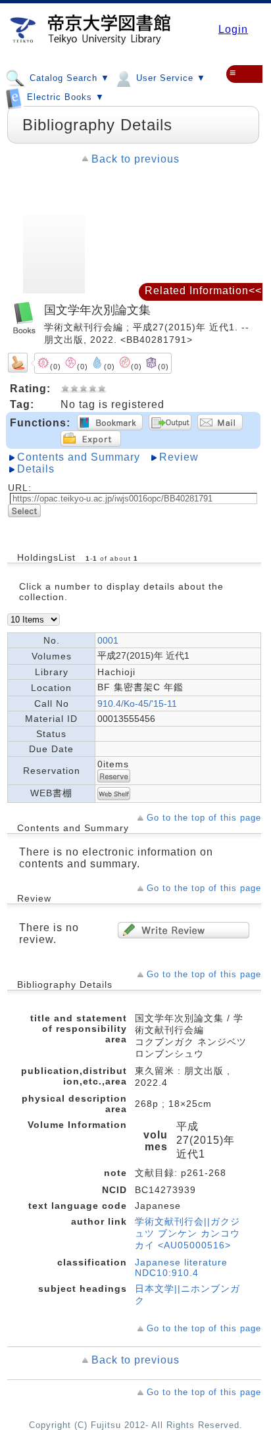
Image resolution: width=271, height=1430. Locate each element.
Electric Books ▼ (64, 98)
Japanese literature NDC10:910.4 (181, 1267)
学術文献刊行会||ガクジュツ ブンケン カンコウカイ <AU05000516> (187, 1233)
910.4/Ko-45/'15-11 (137, 703)
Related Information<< (203, 290)
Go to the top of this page (204, 818)
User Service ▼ (169, 78)
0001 (107, 640)
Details (36, 468)
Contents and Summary (78, 457)
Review (179, 457)
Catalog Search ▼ (68, 78)
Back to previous (135, 159)
